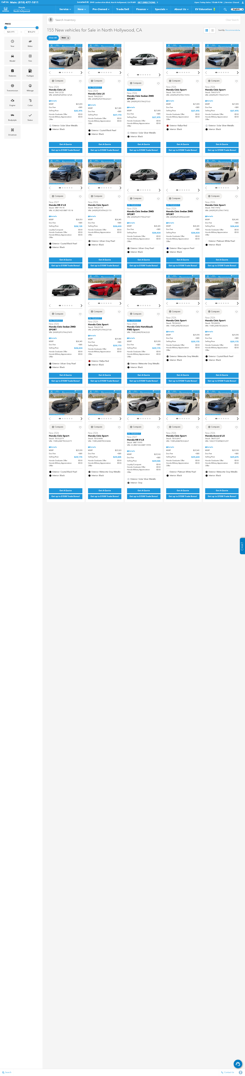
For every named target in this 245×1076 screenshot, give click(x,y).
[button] (225, 9)
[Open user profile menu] (242, 2)
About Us (180, 9)
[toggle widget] (238, 1064)
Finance (141, 9)
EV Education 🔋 (205, 9)
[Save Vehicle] (80, 81)
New (81, 9)
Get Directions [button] (147, 3)
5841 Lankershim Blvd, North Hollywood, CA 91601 (113, 2)
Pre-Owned (100, 9)
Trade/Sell (122, 9)
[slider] (5, 27)
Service (64, 9)
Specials (160, 9)
